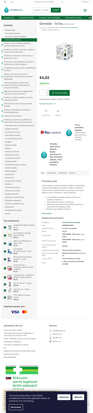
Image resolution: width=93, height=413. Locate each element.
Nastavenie (16, 407)
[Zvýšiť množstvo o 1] (48, 91)
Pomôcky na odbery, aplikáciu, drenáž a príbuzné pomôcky (18, 98)
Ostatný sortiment (11, 129)
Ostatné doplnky (11, 168)
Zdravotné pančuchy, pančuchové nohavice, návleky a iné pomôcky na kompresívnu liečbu (17, 85)
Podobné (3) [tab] (51, 173)
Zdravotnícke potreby (13, 40)
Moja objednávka (10, 357)
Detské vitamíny (11, 161)
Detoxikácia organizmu (13, 200)
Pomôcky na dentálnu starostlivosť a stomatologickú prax (17, 111)
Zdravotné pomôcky (12, 187)
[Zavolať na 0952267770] (7, 2)
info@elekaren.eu (59, 330)
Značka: (50, 30)
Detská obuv (9, 207)
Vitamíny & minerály (12, 155)
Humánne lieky (10, 30)
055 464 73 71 (57, 338)
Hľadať (56, 10)
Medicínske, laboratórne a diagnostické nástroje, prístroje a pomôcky (18, 92)
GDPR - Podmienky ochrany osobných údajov (20, 339)
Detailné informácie (46, 104)
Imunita (7, 213)
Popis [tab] (43, 173)
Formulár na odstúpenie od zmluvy (16, 345)
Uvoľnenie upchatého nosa (14, 204)
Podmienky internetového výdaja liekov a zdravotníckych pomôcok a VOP (19, 334)
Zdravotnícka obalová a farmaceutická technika (18, 104)
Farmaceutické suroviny (13, 138)
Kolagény (8, 142)
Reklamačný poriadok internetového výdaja (19, 351)
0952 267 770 (57, 334)
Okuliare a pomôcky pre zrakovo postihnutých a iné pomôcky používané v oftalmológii (18, 76)
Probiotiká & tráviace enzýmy (15, 165)
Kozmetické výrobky (12, 33)
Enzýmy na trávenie (12, 151)
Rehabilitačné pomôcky (13, 210)
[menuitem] (9, 18)
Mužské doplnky (11, 171)
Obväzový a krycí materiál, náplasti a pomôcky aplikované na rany (17, 44)
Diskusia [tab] (72, 173)
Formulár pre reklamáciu (12, 342)
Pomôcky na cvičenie (12, 191)
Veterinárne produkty (12, 135)
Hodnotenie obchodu (11, 354)
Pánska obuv (9, 178)
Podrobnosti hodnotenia (69, 28)
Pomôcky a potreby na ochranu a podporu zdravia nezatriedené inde (19, 50)
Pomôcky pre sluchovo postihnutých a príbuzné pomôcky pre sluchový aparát (18, 121)
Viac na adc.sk (47, 213)
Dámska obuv (10, 174)
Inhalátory (8, 184)
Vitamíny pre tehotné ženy (14, 197)
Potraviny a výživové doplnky (15, 36)
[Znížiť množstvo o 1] (48, 94)
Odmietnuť (64, 397)
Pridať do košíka (61, 93)
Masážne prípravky (12, 194)
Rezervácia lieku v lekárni (44, 2)
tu (33, 401)
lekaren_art (57, 341)
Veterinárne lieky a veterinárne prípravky (20, 125)
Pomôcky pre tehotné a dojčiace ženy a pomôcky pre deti (18, 56)
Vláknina (8, 148)
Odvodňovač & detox (12, 158)
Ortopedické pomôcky (13, 181)
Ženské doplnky (11, 145)
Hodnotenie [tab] (62, 173)
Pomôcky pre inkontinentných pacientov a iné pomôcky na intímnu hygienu (19, 63)
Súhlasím (78, 397)
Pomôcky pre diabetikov (13, 116)
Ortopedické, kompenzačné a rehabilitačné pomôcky (19, 69)
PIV (5, 348)
